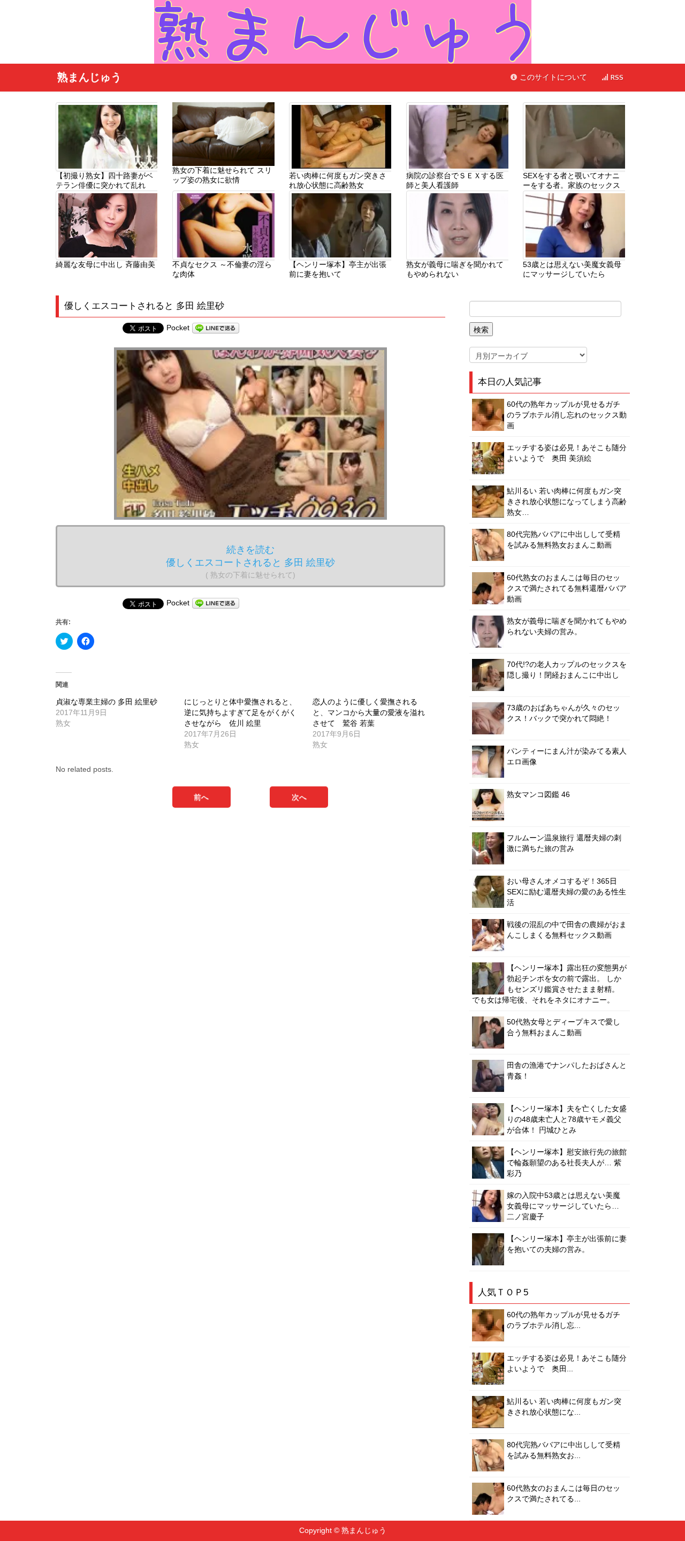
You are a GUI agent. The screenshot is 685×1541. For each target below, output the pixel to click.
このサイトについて (552, 77)
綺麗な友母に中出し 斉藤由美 (105, 264)
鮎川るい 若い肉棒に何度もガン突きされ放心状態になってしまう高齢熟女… (567, 502)
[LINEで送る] (215, 327)
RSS (615, 77)
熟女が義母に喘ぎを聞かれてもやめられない (455, 269)
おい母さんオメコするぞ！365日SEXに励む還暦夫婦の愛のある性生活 (566, 892)
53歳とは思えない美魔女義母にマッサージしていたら (572, 269)
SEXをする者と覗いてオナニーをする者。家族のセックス (571, 180)
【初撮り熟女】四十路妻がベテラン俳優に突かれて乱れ (104, 180)
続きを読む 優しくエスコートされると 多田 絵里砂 (250, 561)
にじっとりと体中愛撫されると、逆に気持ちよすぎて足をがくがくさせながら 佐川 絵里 (240, 712)
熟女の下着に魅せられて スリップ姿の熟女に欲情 (222, 175)
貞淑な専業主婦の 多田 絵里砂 (106, 701)
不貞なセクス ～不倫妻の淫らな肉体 (222, 269)
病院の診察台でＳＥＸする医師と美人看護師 (455, 180)
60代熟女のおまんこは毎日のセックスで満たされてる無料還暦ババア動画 (567, 588)
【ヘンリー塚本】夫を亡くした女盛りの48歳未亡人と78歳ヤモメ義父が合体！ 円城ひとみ (567, 1119)
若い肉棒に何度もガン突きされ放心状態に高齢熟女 (337, 180)
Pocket (177, 327)
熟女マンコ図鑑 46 (538, 794)
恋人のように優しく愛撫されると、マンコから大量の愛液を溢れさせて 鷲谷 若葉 (369, 712)
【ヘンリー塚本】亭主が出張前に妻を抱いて (337, 269)
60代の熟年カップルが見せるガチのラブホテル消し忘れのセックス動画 (567, 415)
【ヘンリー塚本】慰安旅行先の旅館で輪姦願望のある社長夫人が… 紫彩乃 (567, 1163)
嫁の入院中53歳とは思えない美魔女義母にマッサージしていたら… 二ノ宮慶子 (563, 1206)
